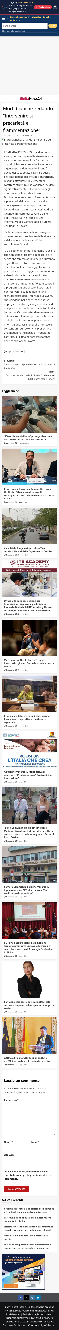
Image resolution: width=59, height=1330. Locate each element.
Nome (8, 1142)
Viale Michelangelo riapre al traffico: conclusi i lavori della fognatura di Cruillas (28, 550)
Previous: (29, 364)
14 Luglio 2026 (22, 726)
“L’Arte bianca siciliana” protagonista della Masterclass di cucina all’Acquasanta (28, 438)
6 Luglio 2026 (22, 897)
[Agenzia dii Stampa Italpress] (23, 1271)
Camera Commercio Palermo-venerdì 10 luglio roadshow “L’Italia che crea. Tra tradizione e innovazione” (26, 890)
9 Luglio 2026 (22, 782)
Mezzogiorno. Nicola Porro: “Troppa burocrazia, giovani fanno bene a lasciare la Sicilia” (29, 663)
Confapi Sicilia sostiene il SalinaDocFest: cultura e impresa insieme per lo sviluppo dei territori (29, 1005)
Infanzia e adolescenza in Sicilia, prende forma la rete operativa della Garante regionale (27, 719)
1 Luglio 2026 (22, 1065)
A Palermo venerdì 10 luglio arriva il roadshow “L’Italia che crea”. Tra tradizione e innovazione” (29, 775)
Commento (11, 1100)
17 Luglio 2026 (22, 670)
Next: (30, 375)
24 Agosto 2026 (23, 443)
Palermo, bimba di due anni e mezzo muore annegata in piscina (27, 1219)
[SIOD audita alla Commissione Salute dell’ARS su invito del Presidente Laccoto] (29, 1035)
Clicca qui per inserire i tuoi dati (13, 31)
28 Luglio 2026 (22, 555)
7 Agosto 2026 (22, 502)
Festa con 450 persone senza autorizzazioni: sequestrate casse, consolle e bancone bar (27, 1246)
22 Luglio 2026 (22, 614)
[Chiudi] (6, 7)
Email (35, 1142)
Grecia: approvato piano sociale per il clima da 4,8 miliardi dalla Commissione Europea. (29, 1210)
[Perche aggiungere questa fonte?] (55, 7)
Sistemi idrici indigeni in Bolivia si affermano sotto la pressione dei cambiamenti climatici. (28, 1228)
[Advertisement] (29, 65)
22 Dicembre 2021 (27, 135)
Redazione (11, 135)
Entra (52, 25)
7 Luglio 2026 (22, 841)
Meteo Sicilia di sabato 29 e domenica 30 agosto (26, 1237)
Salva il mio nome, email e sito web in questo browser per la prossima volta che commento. (28, 1175)
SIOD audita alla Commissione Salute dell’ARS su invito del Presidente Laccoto (27, 1059)
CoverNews (34, 1325)
